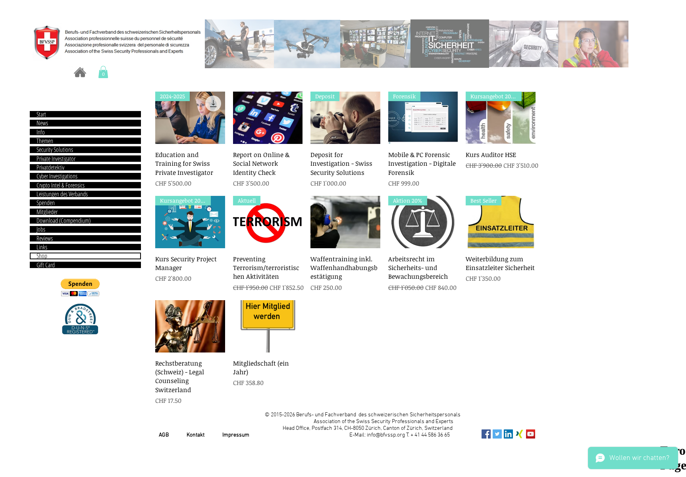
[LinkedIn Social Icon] (508, 434)
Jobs (41, 229)
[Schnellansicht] (268, 118)
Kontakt (195, 435)
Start (41, 114)
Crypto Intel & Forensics (61, 185)
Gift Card (46, 264)
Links (42, 247)
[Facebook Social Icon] (486, 434)
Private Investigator (56, 158)
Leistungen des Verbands (62, 194)
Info (41, 132)
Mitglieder (47, 211)
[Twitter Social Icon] (497, 434)
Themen (45, 140)
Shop (42, 255)
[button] (103, 72)
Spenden (46, 202)
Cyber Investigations (57, 176)
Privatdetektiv (50, 167)
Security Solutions (55, 149)
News (42, 123)
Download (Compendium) (64, 220)
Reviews (45, 238)
